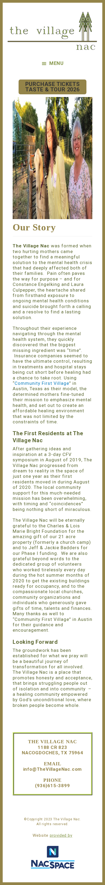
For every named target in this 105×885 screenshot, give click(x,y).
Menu (56, 63)
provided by (61, 835)
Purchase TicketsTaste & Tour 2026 (52, 87)
